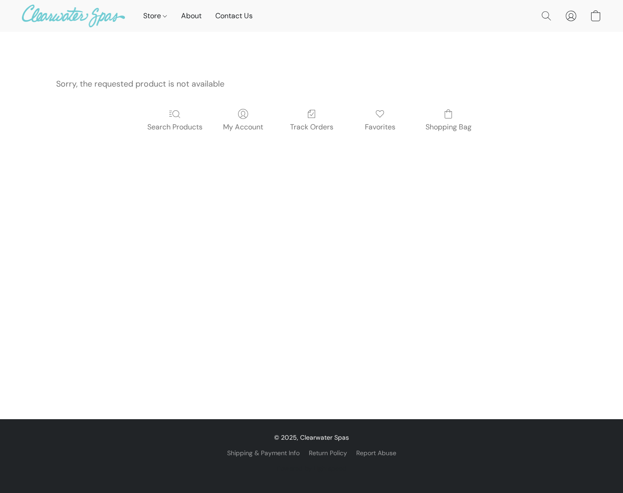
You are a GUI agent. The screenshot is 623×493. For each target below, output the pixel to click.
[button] (73, 16)
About (191, 16)
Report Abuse (376, 453)
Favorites (380, 127)
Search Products (174, 127)
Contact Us (234, 16)
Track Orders (311, 127)
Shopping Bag (449, 127)
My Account (243, 127)
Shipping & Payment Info (263, 453)
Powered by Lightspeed (312, 468)
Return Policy (328, 453)
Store (153, 16)
